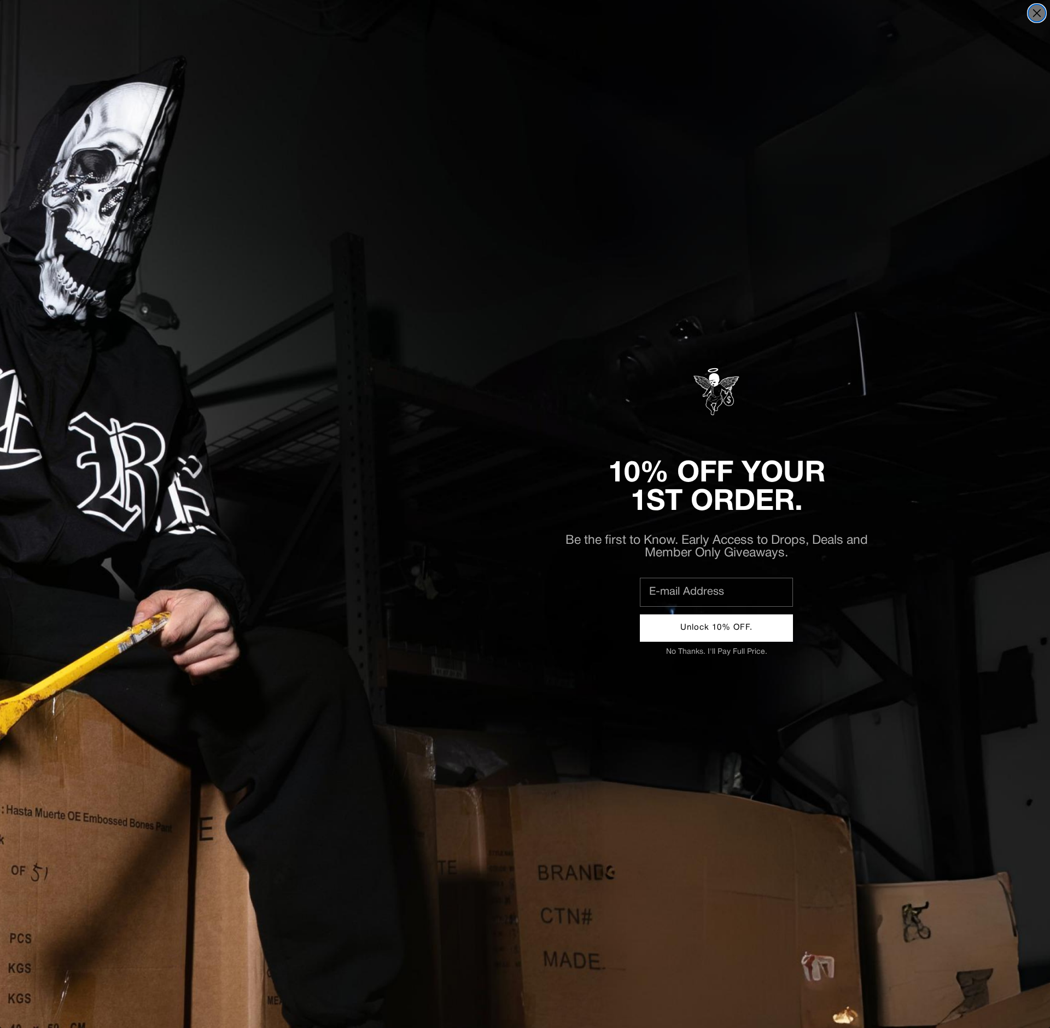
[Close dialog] (1037, 13)
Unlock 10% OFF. (716, 627)
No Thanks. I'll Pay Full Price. (716, 651)
